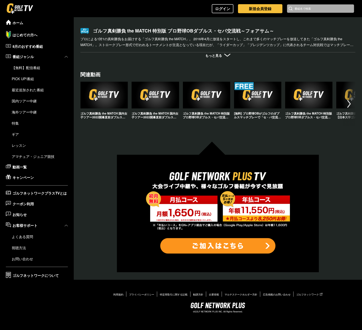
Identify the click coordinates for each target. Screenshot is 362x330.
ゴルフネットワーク (307, 294)
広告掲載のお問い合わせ (277, 294)
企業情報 (214, 294)
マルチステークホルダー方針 (241, 294)
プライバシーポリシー (141, 294)
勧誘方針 (198, 294)
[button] (349, 104)
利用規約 (118, 294)
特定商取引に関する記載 (173, 294)
